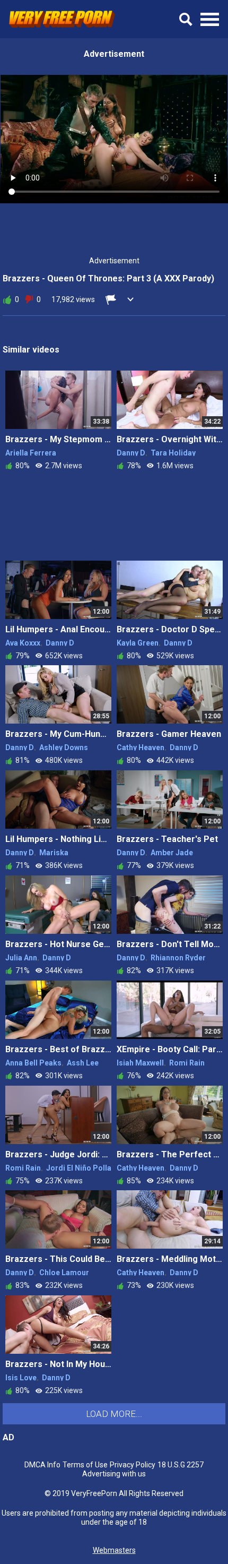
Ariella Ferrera (30, 453)
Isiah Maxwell (140, 1063)
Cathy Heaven (140, 747)
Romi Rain (187, 1063)
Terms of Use (85, 1464)
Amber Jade (172, 852)
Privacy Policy (132, 1464)
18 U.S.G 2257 (180, 1464)
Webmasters (114, 1550)
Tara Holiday (173, 453)
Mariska (53, 852)
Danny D (131, 453)
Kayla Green (138, 643)
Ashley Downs (63, 747)
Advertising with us (114, 1474)
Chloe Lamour (64, 1272)
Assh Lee (83, 1063)
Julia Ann (21, 957)
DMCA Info (42, 1464)
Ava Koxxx (22, 643)
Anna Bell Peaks (33, 1063)
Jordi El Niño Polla (78, 1168)
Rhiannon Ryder (178, 957)
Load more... (114, 1413)
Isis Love (21, 1377)
